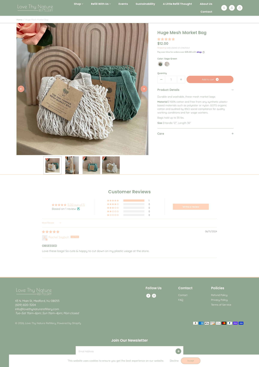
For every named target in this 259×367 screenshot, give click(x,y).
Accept (190, 360)
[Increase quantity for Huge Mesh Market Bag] (181, 79)
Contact (206, 12)
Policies (217, 288)
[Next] (144, 89)
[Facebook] (148, 296)
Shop (77, 4)
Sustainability (145, 4)
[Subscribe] (178, 351)
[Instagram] (154, 296)
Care (160, 133)
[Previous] (21, 89)
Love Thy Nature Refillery (40, 323)
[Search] (224, 8)
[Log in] (232, 8)
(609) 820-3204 (25, 305)
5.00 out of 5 (76, 205)
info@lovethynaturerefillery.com (37, 309)
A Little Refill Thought (177, 4)
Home (19, 19)
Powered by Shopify (69, 323)
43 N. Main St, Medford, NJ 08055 (37, 301)
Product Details (168, 90)
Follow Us (154, 288)
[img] (50, 232)
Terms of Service (221, 304)
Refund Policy (219, 295)
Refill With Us (100, 4)
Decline (174, 360)
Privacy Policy (219, 299)
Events (123, 4)
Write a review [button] (191, 206)
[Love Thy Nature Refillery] (35, 8)
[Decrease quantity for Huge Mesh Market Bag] (161, 79)
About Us (206, 4)
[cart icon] (240, 8)
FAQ (180, 299)
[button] (166, 39)
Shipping (161, 47)
